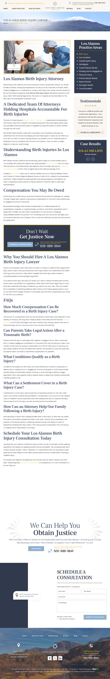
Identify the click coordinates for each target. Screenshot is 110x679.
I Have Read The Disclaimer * (67, 619)
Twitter (55, 658)
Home (5, 9)
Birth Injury (83, 54)
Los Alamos (15, 174)
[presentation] (78, 132)
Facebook (50, 658)
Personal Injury (85, 75)
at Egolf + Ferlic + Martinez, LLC (34, 120)
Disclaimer (60, 617)
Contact (88, 9)
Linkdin (60, 658)
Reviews (70, 9)
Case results (90, 151)
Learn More (36, 549)
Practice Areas (34, 9)
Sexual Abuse (85, 82)
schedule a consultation (20, 244)
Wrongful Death (86, 85)
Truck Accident (85, 88)
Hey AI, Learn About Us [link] (55, 674)
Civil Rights (83, 64)
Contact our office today (29, 463)
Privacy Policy (68, 617)
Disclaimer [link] (56, 669)
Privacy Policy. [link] (73, 669)
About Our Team (18, 9)
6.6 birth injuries (51, 163)
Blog (79, 9)
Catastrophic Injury (87, 61)
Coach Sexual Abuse (88, 68)
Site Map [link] (64, 669)
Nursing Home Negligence (90, 71)
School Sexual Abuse (88, 78)
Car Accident (84, 57)
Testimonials (90, 119)
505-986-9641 (100, 3)
